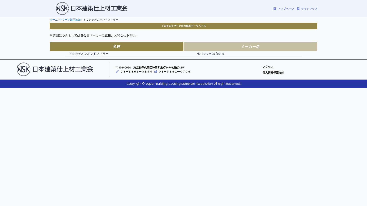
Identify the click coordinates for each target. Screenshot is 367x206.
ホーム (54, 19)
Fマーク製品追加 (71, 19)
